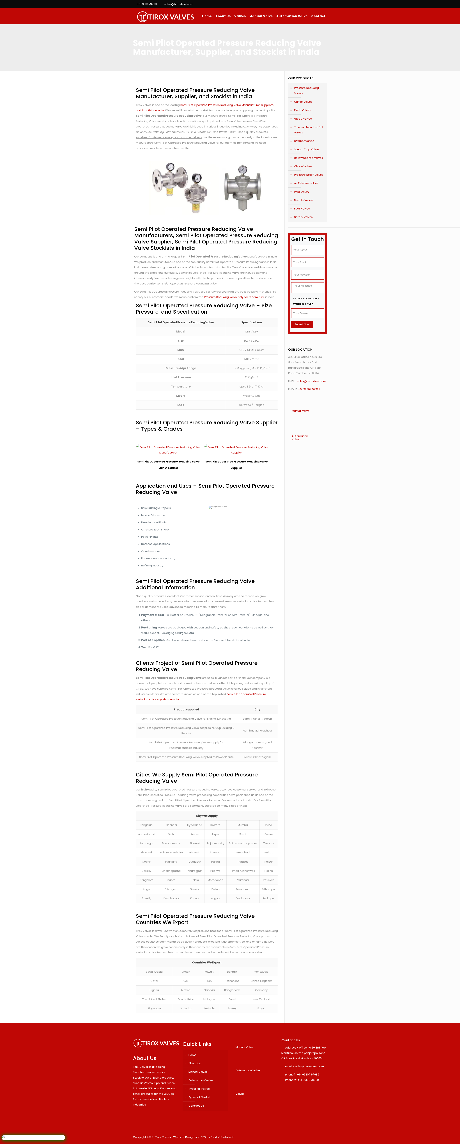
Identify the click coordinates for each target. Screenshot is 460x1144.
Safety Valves (303, 217)
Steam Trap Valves (307, 149)
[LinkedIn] (325, 4)
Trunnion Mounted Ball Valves (308, 129)
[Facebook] (315, 4)
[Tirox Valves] (165, 16)
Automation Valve (200, 1080)
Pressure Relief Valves (308, 175)
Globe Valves (303, 118)
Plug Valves (301, 191)
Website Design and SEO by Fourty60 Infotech (203, 1137)
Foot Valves (302, 208)
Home (192, 1055)
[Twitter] (320, 4)
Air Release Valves (306, 183)
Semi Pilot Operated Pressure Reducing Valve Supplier (236, 465)
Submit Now (302, 324)
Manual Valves (198, 1072)
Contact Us (196, 1105)
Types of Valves (199, 1089)
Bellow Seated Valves (308, 158)
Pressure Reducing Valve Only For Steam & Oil (234, 297)
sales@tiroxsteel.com (178, 4)
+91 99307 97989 (309, 389)
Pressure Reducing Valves (306, 90)
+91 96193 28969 (308, 1080)
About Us (194, 1063)
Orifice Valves (303, 102)
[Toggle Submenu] (321, 410)
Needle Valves (303, 200)
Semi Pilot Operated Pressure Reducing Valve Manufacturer (168, 465)
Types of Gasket (199, 1097)
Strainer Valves (304, 141)
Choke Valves (303, 166)
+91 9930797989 (147, 4)
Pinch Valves (302, 110)
